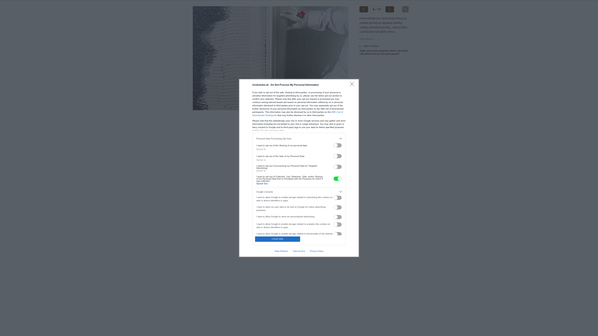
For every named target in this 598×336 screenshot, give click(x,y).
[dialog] (299, 168)
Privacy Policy (316, 251)
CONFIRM (277, 239)
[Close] (353, 85)
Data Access (299, 251)
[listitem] (299, 138)
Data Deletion (281, 251)
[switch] (338, 145)
